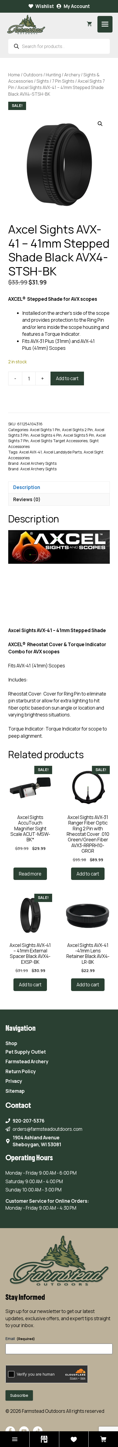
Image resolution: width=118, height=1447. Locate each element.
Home (14, 75)
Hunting (53, 75)
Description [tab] (26, 487)
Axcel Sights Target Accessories (59, 440)
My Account (77, 6)
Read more (30, 874)
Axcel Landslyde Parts (63, 452)
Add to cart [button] (88, 874)
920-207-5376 (28, 1121)
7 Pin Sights (63, 81)
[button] (100, 124)
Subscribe (19, 1395)
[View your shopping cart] (89, 24)
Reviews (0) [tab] (27, 499)
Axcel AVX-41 (30, 452)
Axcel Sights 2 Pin (77, 429)
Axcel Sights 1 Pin (45, 429)
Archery (72, 75)
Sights (42, 81)
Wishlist (44, 6)
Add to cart (67, 378)
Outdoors (33, 75)
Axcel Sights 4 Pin (45, 435)
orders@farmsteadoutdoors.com (47, 1129)
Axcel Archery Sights (38, 463)
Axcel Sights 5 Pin (78, 435)
